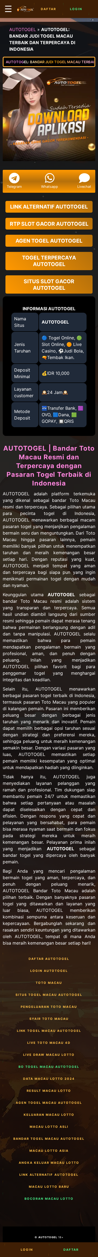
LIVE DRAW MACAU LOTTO (49, 1055)
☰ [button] (8, 9)
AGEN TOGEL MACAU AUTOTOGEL (49, 1103)
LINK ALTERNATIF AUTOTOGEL (48, 1175)
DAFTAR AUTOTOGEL (49, 959)
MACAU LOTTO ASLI (49, 1127)
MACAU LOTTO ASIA (49, 1151)
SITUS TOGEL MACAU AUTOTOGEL (49, 995)
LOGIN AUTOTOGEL (49, 971)
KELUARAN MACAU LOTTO (49, 1115)
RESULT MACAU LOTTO (49, 1091)
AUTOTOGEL (22, 29)
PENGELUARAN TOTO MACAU (49, 1007)
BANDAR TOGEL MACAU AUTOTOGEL (48, 1139)
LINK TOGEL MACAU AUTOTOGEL (49, 1031)
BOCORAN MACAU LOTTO (49, 1199)
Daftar (48, 9)
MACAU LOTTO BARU (49, 1187)
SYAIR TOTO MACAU (49, 1019)
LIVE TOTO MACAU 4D (49, 1043)
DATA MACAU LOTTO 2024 (49, 1079)
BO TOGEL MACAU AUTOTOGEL (49, 1067)
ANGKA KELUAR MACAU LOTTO (49, 1163)
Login (76, 9)
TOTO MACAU (49, 983)
